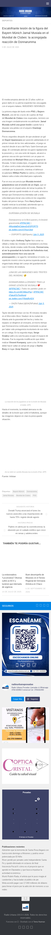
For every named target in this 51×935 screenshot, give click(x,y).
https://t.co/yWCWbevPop (20, 292)
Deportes (7, 20)
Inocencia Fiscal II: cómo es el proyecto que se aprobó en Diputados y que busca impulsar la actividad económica (23, 869)
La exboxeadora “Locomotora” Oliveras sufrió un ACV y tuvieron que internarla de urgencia (12, 580)
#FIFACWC (25, 223)
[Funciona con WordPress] (18, 922)
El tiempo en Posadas (26, 837)
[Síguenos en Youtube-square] (44, 605)
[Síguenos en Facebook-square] (37, 605)
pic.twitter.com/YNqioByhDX (21, 298)
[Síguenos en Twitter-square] (40, 605)
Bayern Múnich (18, 491)
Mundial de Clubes (23, 495)
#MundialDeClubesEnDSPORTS (23, 226)
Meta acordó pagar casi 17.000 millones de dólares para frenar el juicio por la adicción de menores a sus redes (25, 886)
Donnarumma (32, 491)
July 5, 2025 (38, 234)
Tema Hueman (39, 922)
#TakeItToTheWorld (17, 295)
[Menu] (47, 3)
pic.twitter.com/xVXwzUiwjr (21, 229)
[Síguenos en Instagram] (48, 605)
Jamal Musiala (8, 495)
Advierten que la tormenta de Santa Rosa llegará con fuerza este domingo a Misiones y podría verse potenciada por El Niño (25, 853)
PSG (34, 495)
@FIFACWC (14, 288)
